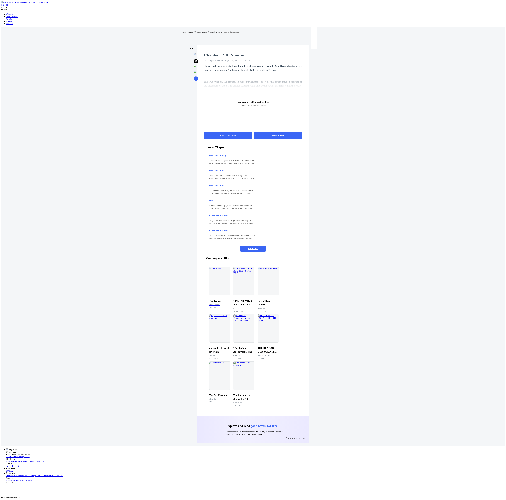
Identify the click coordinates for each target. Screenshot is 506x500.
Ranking (9, 21)
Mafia (24, 461)
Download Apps (25, 475)
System (30, 461)
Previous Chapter (229, 135)
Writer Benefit (12, 16)
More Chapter (253, 249)
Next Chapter (277, 135)
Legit (16, 466)
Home (184, 32)
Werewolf (18, 461)
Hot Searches (46, 475)
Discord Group (12, 480)
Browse (9, 24)
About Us (10, 466)
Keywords (36, 475)
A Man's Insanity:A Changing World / (209, 32)
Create (9, 19)
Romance (10, 461)
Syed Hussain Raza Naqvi (219, 61)
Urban (42, 461)
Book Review (57, 475)
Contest (9, 14)
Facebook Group (26, 480)
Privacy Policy (24, 456)
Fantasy (191, 32)
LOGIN (4, 5)
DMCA (9, 471)
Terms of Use (12, 456)
